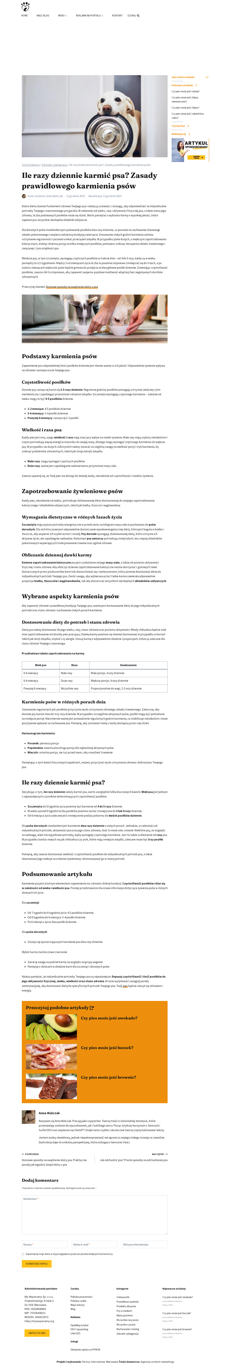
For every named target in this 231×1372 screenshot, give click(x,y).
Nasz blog (43, 15)
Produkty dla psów (126, 1306)
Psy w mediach (124, 1310)
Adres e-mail (81, 1244)
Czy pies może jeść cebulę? (186, 91)
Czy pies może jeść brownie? (108, 1077)
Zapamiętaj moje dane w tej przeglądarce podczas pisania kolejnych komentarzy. (69, 1254)
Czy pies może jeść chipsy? (185, 107)
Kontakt (117, 15)
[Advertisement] (115, 43)
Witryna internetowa (135, 1244)
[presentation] (51, 1027)
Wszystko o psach (126, 1324)
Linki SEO (75, 1333)
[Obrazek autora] (24, 196)
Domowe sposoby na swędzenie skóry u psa (72, 287)
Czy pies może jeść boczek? (107, 1047)
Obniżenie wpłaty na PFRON (85, 1349)
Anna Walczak (55, 196)
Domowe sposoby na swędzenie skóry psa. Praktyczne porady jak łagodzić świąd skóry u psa (54, 1159)
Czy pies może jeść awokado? (109, 1018)
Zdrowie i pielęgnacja (127, 1333)
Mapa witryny (78, 1304)
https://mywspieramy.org (39, 1321)
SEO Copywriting (79, 1329)
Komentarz (31, 1199)
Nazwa (28, 1244)
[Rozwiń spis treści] (207, 77)
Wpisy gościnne (125, 1315)
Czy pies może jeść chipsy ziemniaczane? (185, 99)
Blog (73, 1309)
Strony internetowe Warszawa (100, 1361)
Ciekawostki (123, 1297)
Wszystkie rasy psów (127, 1320)
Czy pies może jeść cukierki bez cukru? (188, 115)
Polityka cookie (78, 1300)
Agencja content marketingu (157, 1361)
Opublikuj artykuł (79, 1325)
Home (24, 15)
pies (125, 986)
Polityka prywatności (81, 1296)
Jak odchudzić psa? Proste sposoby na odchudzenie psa (134, 1157)
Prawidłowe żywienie (128, 1301)
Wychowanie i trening (128, 1329)
